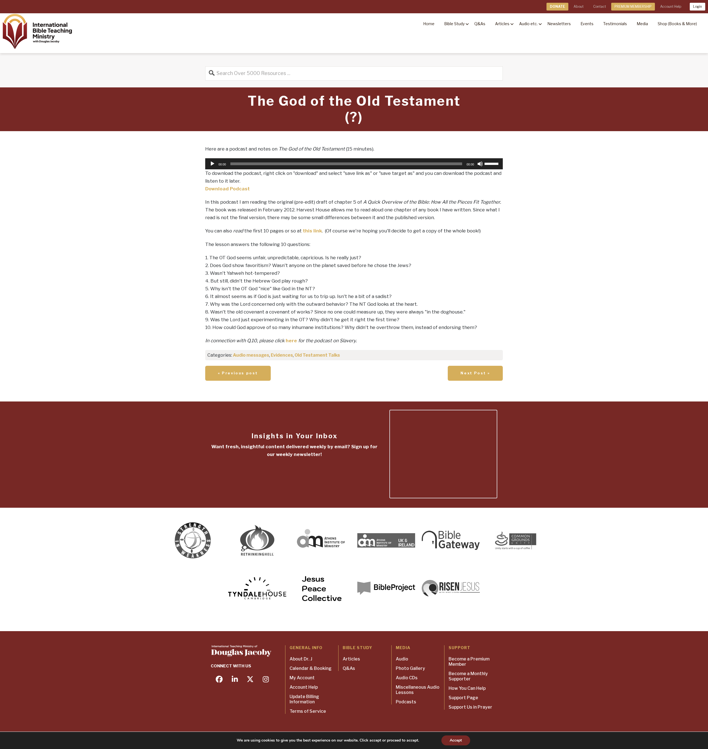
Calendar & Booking (311, 668)
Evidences (282, 355)
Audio (402, 659)
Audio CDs (407, 677)
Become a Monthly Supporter (468, 676)
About (579, 6)
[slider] (492, 163)
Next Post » (475, 373)
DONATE (557, 6)
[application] (354, 163)
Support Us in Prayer (470, 707)
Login (697, 6)
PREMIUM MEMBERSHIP (633, 6)
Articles (351, 659)
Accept (456, 740)
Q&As (349, 668)
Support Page (463, 697)
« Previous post (238, 373)
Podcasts (406, 701)
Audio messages (251, 355)
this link (312, 231)
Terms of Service (308, 711)
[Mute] (480, 164)
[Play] (212, 164)
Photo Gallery (410, 668)
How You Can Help (467, 688)
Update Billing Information (304, 699)
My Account (302, 677)
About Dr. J (301, 659)
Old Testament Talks (317, 355)
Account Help (670, 6)
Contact (599, 6)
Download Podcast (227, 188)
